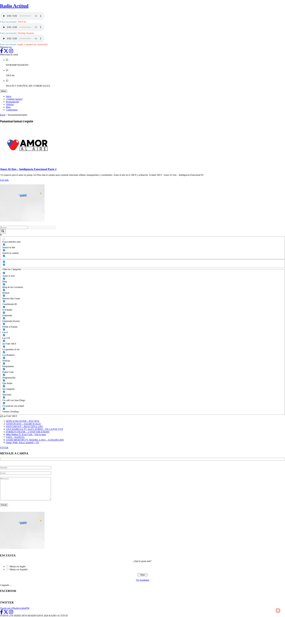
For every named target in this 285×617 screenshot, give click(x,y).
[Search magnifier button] (3, 231)
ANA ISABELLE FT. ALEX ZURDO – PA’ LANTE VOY (34, 429)
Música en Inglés (18, 566)
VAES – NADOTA (15, 437)
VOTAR (4, 447)
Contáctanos (12, 109)
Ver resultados (142, 580)
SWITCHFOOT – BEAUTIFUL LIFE (24, 426)
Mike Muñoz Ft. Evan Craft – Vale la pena (26, 434)
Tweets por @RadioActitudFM (14, 608)
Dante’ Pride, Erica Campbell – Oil (22, 442)
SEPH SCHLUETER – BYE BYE (22, 421)
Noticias (10, 104)
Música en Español (18, 569)
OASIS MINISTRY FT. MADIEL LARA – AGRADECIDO (35, 440)
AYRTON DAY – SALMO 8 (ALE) (23, 423)
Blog (8, 107)
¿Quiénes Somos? (14, 99)
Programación (12, 101)
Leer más (4, 180)
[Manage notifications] (278, 610)
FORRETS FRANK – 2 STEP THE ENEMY (28, 432)
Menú (4, 91)
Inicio (8, 96)
